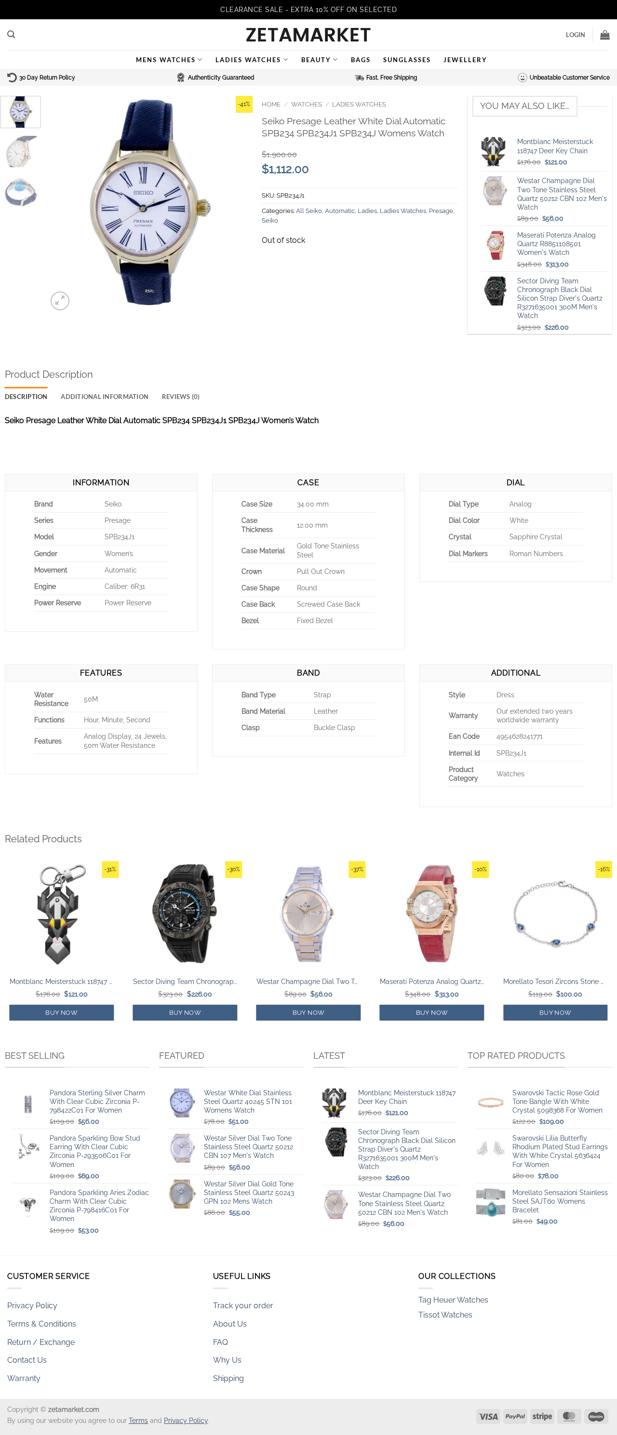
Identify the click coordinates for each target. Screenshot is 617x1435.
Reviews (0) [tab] (181, 396)
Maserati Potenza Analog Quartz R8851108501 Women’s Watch (432, 981)
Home (271, 104)
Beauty (316, 60)
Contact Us (27, 1360)
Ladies (367, 210)
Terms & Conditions (41, 1324)
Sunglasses (407, 60)
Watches (306, 104)
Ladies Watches (248, 60)
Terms (138, 1420)
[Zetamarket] (308, 34)
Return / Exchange (41, 1342)
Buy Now (61, 1012)
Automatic (340, 210)
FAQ (220, 1342)
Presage (441, 210)
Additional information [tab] (104, 396)
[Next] (236, 204)
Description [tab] (26, 396)
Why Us (227, 1360)
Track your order (243, 1305)
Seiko (270, 220)
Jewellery (465, 60)
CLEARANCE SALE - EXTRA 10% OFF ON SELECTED (308, 9)
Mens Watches (166, 60)
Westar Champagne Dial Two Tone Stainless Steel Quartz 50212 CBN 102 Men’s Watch (308, 981)
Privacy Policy (32, 1305)
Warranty (23, 1378)
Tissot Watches (445, 1300)
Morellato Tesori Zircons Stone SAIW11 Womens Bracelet (555, 981)
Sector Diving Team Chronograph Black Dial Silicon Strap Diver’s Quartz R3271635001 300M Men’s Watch (185, 981)
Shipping (228, 1378)
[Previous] (63, 204)
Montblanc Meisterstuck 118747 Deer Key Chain (62, 981)
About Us (230, 1324)
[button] (11, 34)
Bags (361, 60)
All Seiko (309, 210)
